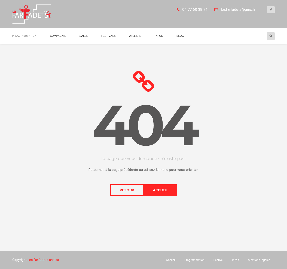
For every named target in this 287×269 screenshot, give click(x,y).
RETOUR (127, 190)
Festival (218, 260)
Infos (159, 35)
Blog (180, 35)
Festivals (108, 35)
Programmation (194, 260)
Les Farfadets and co (43, 260)
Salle (83, 35)
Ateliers (135, 35)
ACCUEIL (160, 190)
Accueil (171, 260)
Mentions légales (259, 260)
